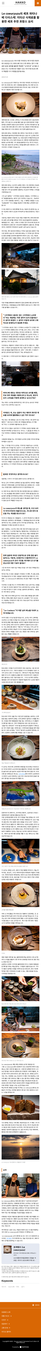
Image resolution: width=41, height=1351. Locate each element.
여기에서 (9, 1238)
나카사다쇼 (22, 774)
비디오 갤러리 (6, 1332)
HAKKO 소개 (6, 1312)
